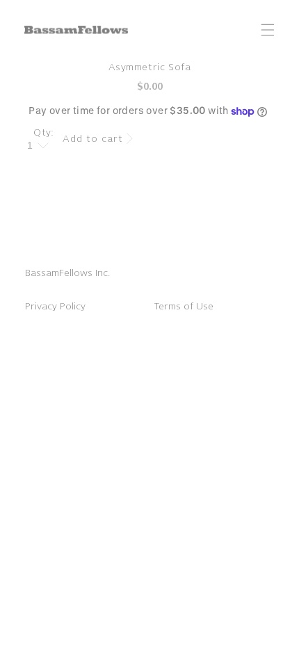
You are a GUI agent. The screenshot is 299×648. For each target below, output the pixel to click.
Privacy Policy (55, 306)
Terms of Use (183, 306)
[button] (268, 30)
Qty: (43, 132)
